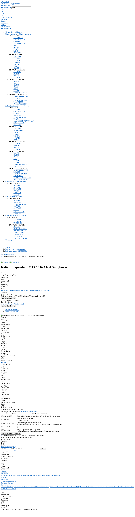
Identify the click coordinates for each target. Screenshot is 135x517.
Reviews (10, 475)
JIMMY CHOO (19, 115)
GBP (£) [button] (3, 25)
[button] (67, 10)
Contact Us (4, 487)
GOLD (16, 87)
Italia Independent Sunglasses (15, 249)
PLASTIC (17, 77)
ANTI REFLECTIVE (21, 96)
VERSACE (17, 53)
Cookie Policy (32, 475)
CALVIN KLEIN (20, 40)
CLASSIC (17, 68)
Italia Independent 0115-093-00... (16, 251)
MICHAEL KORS (20, 43)
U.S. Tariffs (108, 487)
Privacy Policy (45, 487)
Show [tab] (3, 473)
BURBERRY (18, 38)
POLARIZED (18, 102)
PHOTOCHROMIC (20, 100)
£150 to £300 (18, 221)
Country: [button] (4, 13)
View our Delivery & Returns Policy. (13, 304)
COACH (17, 113)
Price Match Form (56, 487)
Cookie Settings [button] (55, 475)
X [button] (1, 7)
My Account (5, 2)
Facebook (11, 451)
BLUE (16, 83)
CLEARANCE (19, 236)
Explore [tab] (3, 477)
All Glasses (14, 481)
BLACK (16, 81)
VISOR (16, 66)
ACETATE (17, 72)
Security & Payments (20, 475)
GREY (16, 89)
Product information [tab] (12, 310)
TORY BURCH (19, 123)
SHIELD (17, 62)
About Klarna (66, 487)
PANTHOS (17, 58)
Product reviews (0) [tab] (12, 311)
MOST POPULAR (20, 229)
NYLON (17, 75)
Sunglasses (8, 247)
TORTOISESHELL (20, 92)
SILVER (16, 91)
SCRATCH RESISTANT (22, 178)
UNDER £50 (18, 223)
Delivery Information (15, 487)
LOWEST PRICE (20, 232)
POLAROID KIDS (20, 238)
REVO (16, 51)
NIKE (16, 45)
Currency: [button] (4, 23)
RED (15, 159)
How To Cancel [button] (10, 489)
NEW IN (17, 227)
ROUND (17, 60)
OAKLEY (17, 47)
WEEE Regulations (43, 475)
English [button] (3, 21)
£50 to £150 (18, 219)
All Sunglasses (6, 481)
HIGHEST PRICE (20, 231)
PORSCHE (17, 193)
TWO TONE (18, 166)
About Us (4, 475)
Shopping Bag (5, 5)
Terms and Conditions (96, 487)
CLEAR (16, 85)
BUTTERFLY (18, 130)
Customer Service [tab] (7, 483)
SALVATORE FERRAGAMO (24, 121)
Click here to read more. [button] (29, 411)
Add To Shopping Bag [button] (8, 447)
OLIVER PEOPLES (17, 188)
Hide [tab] (6, 473)
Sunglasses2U (5, 4)
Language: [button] (4, 19)
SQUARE (17, 64)
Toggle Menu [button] (5, 27)
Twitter (16, 451)
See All (3, 362)
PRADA (16, 49)
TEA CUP (17, 134)
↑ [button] (1, 511)
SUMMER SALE (20, 234)
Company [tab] (4, 472)
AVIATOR (17, 57)
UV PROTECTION (20, 104)
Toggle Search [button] (15, 4)
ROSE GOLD (18, 161)
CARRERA (18, 41)
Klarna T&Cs (84, 487)
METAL (16, 74)
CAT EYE (17, 132)
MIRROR (17, 98)
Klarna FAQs (75, 487)
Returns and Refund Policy (31, 487)
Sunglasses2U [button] (6, 7)
